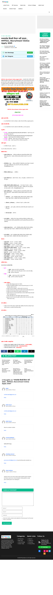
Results (5, 8)
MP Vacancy (15, 5)
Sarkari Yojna (12, 8)
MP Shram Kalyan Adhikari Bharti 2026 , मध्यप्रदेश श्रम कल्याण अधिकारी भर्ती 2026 (6, 362)
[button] (49, 12)
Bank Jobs (22, 5)
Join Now (30, 52)
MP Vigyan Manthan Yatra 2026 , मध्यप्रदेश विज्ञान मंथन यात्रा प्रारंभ (17, 362)
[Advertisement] (17, 25)
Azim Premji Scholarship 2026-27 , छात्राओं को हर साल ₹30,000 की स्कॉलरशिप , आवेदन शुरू (45, 80)
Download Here (23, 345)
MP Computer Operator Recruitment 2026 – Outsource (6, 370)
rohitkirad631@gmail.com (10, 394)
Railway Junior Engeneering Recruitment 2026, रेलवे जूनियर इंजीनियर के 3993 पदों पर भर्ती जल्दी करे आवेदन (45, 103)
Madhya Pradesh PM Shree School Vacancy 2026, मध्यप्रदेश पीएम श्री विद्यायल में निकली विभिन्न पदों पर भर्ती (45, 95)
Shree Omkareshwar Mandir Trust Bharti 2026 (28, 370)
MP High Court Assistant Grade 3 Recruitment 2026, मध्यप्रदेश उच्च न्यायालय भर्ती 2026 (45, 88)
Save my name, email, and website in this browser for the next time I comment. (18, 518)
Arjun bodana (9, 470)
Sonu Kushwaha (10, 46)
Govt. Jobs (5, 35)
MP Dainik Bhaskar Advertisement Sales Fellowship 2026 (28, 362)
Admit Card (41, 5)
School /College (32, 5)
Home (9, 35)
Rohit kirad (9, 404)
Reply (5, 397)
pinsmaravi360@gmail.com (10, 460)
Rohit (7, 388)
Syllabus (20, 8)
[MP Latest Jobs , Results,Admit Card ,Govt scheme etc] (5, 1)
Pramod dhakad (10, 437)
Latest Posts (6, 5)
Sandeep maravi (10, 454)
